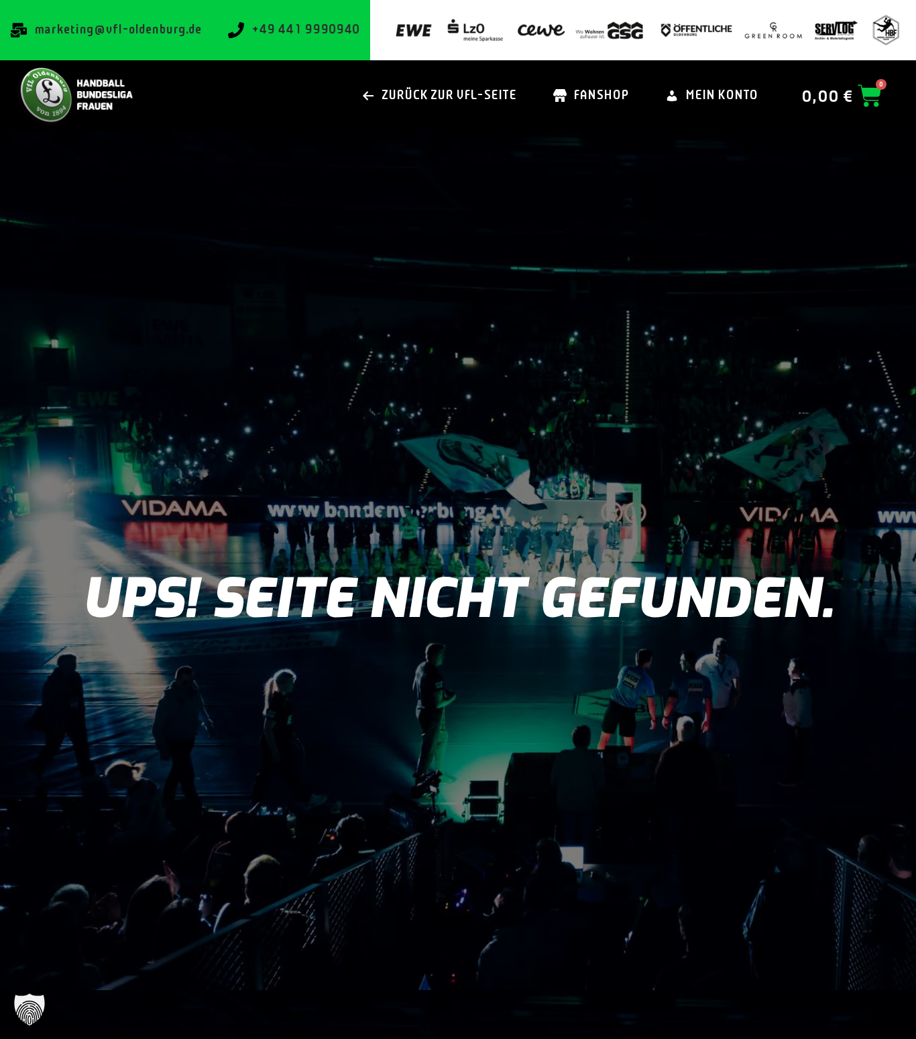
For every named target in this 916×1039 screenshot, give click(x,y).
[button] (29, 1009)
